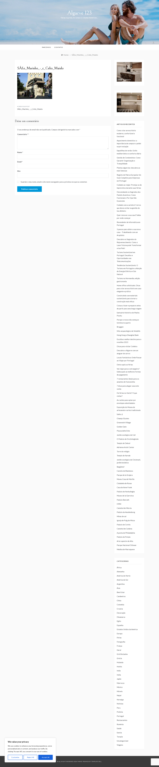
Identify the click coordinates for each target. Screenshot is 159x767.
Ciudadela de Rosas (124, 483)
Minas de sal (121, 516)
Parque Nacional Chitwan (126, 545)
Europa (119, 633)
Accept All (45, 757)
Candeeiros (121, 596)
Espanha (120, 625)
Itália (119, 675)
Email (20, 162)
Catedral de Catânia (124, 529)
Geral (119, 650)
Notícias (120, 704)
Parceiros (46, 47)
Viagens (120, 745)
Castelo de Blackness (125, 471)
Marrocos (120, 683)
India (119, 671)
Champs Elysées (123, 418)
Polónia (120, 712)
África (119, 567)
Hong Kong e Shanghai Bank (128, 335)
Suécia (119, 733)
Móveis (120, 691)
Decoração (121, 613)
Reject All (30, 757)
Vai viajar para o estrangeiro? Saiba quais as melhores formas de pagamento (129, 372)
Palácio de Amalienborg (126, 512)
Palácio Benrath (123, 500)
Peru (118, 708)
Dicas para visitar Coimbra (127, 346)
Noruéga (120, 700)
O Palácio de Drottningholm (128, 439)
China (119, 600)
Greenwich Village (124, 422)
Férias (119, 638)
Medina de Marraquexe (126, 549)
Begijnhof (120, 467)
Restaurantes (122, 720)
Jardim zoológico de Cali (126, 435)
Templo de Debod (123, 443)
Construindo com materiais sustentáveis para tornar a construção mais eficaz (127, 298)
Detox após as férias (125, 365)
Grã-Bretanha (122, 654)
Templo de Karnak (123, 455)
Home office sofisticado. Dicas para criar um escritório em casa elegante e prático (129, 288)
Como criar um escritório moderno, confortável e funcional (126, 133)
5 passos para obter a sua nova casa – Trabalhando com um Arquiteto (128, 232)
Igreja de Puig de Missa (126, 520)
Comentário (22, 134)
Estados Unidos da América (127, 629)
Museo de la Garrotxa (125, 496)
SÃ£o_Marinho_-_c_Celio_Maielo (30, 109)
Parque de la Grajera (125, 475)
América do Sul (122, 580)
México (120, 687)
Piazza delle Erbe (123, 431)
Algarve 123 (79, 13)
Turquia (120, 737)
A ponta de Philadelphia (126, 533)
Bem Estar (121, 592)
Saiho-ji (120, 414)
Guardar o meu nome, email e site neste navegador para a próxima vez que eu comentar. (54, 182)
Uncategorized (122, 741)
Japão (119, 679)
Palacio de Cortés (123, 525)
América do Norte (123, 576)
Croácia (120, 609)
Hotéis (119, 667)
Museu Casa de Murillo (125, 479)
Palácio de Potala (123, 537)
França (119, 646)
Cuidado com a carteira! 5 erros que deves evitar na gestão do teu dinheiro (129, 208)
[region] (30, 750)
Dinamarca (121, 617)
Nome (20, 152)
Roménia (120, 724)
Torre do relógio (123, 451)
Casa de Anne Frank (124, 487)
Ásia (118, 588)
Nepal (119, 695)
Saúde (119, 728)
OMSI (119, 504)
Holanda (120, 662)
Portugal (120, 716)
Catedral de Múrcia (124, 508)
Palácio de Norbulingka (126, 492)
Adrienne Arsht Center (125, 447)
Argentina (121, 584)
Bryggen (120, 327)
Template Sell (96, 761)
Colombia (120, 605)
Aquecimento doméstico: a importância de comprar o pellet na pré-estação (129, 144)
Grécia (119, 658)
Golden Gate (122, 427)
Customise (15, 757)
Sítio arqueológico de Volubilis (128, 331)
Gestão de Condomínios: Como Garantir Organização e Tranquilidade (128, 161)
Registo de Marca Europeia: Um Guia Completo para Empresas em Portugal (129, 178)
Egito (119, 621)
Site (18, 171)
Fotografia (121, 642)
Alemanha (120, 572)
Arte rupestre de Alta (125, 541)
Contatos (58, 47)
